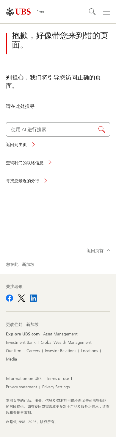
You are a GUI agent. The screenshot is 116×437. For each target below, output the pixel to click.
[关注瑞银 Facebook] (9, 298)
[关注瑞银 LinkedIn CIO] (33, 298)
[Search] (92, 11)
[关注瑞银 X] (21, 298)
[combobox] (58, 129)
